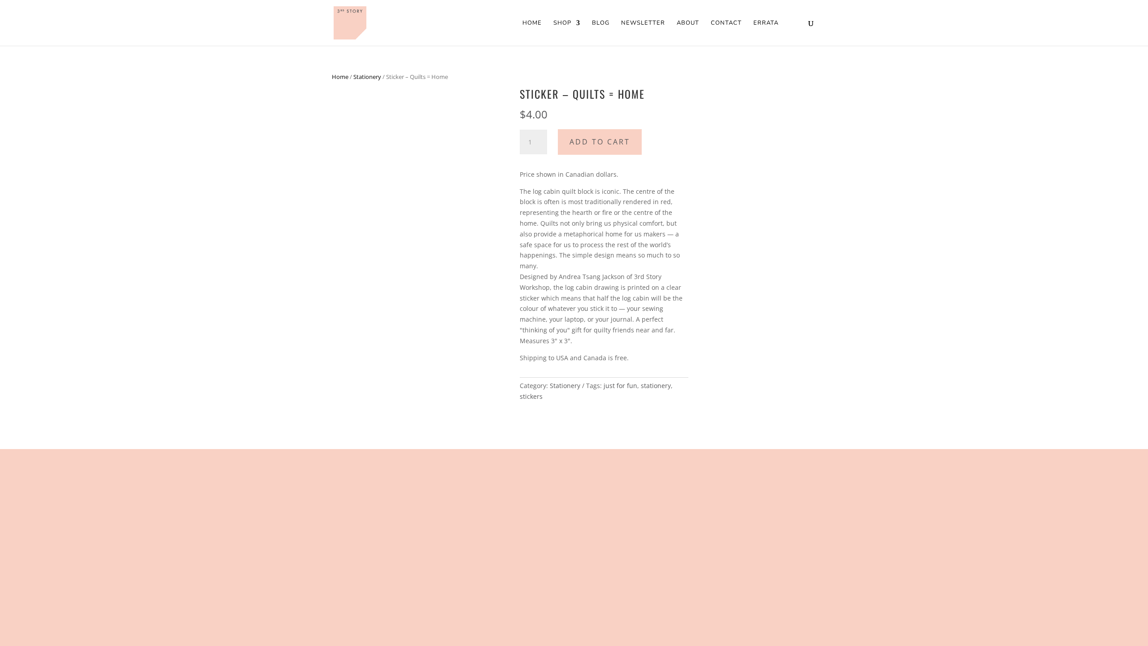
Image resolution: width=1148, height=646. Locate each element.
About (688, 23)
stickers (531, 396)
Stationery (367, 77)
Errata (765, 23)
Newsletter (643, 23)
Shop (562, 23)
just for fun (620, 385)
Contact (726, 23)
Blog (600, 23)
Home (532, 23)
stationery (656, 385)
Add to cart (600, 142)
